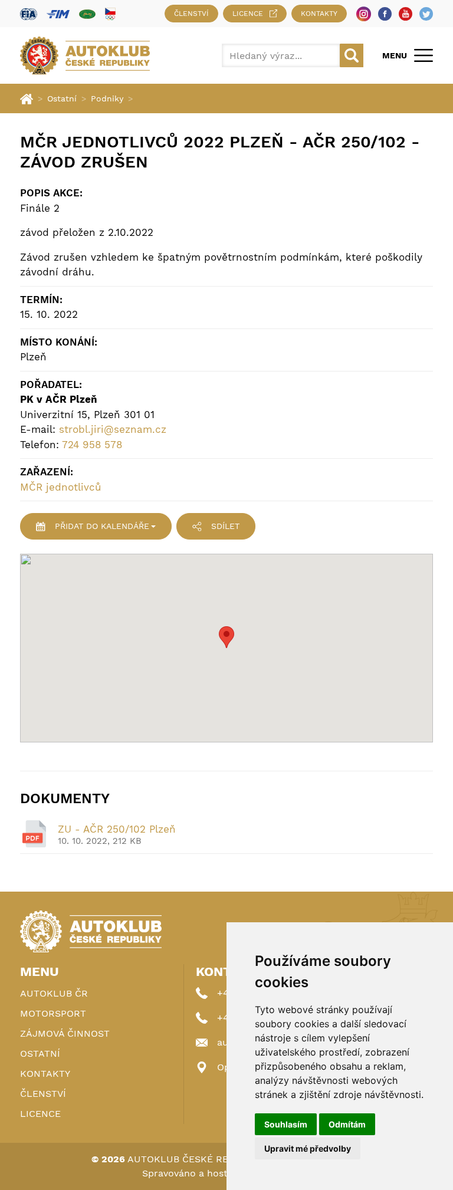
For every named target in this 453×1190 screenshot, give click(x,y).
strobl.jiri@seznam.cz (112, 429)
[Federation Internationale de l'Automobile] (28, 14)
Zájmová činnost (65, 1033)
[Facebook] (385, 14)
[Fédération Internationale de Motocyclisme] (58, 14)
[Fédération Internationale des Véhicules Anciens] (87, 14)
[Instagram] (363, 13)
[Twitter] (426, 14)
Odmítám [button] (347, 1124)
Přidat (102, 526)
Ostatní (62, 98)
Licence (247, 13)
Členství (191, 13)
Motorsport (53, 1013)
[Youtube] (405, 14)
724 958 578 (92, 445)
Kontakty (319, 13)
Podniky (107, 98)
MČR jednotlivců (60, 487)
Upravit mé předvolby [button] (307, 1148)
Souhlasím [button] (285, 1124)
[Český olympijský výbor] (110, 13)
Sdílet (225, 526)
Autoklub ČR (54, 993)
